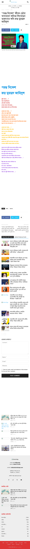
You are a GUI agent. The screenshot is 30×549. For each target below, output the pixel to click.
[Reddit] (12, 480)
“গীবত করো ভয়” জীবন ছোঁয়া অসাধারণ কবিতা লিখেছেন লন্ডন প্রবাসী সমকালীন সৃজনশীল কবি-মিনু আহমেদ (21, 229)
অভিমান (7, 208)
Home (3, 9)
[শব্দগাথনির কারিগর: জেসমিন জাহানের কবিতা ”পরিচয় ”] (5, 313)
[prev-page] (2, 334)
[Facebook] (8, 480)
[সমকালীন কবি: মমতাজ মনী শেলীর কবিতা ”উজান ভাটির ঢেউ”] (5, 321)
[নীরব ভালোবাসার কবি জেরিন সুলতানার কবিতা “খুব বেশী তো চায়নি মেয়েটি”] (5, 289)
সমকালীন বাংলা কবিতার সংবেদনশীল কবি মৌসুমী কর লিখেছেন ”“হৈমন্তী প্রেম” (17, 296)
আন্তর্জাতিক (11, 542)
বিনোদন (25, 542)
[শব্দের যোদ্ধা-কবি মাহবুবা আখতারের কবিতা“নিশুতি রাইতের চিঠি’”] (5, 328)
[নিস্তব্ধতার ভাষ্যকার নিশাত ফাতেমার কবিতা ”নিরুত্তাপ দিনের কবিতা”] (5, 267)
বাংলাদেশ (7, 542)
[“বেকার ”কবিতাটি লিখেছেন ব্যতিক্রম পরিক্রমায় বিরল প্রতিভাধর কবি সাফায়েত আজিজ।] (5, 448)
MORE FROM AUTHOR (20, 237)
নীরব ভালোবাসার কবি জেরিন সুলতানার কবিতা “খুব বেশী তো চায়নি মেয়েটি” (18, 289)
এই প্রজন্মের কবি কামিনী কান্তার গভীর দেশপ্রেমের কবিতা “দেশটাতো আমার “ (18, 282)
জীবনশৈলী (9, 544)
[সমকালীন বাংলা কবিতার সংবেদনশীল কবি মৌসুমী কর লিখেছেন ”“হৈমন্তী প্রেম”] (5, 297)
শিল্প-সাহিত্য (7, 9)
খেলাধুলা (16, 542)
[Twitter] (17, 480)
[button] (2, 2)
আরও (21, 544)
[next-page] (5, 334)
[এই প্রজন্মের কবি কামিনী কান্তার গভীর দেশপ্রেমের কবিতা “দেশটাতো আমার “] (5, 282)
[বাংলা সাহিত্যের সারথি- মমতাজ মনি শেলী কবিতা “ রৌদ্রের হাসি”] (5, 252)
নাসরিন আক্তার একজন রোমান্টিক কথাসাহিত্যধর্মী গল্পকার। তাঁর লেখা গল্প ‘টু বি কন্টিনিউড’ (19, 274)
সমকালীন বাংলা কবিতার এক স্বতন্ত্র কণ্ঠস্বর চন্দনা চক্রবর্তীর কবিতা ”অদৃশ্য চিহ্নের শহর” (18, 259)
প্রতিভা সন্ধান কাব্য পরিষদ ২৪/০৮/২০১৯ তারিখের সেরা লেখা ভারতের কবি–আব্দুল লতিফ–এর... (18, 417)
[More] (21, 30)
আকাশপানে (11, 208)
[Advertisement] (15, 68)
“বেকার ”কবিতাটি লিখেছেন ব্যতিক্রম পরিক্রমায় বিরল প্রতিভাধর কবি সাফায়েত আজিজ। (18, 447)
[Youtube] (21, 480)
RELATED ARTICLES (7, 237)
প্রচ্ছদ (3, 542)
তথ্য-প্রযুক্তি (21, 542)
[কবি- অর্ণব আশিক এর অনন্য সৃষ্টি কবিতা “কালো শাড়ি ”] (5, 426)
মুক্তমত (13, 544)
